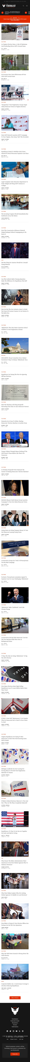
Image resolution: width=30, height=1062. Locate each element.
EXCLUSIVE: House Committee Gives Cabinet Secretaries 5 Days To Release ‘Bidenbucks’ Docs (14, 359)
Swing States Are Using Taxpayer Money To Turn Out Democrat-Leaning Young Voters (14, 531)
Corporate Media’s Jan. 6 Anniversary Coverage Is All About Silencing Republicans (15, 985)
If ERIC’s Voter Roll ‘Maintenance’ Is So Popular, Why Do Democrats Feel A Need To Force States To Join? (14, 720)
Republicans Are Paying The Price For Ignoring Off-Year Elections (14, 375)
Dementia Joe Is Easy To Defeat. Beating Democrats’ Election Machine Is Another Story (14, 422)
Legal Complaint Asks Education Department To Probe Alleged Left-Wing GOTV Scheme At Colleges (14, 183)
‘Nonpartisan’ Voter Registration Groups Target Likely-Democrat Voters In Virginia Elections (14, 105)
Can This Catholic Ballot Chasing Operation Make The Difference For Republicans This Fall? (14, 280)
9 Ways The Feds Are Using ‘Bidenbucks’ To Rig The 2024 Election (14, 657)
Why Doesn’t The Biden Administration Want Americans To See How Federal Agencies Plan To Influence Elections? (14, 862)
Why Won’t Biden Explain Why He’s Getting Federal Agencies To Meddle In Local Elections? (14, 894)
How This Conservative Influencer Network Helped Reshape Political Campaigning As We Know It (13, 232)
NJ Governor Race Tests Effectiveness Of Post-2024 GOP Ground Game (13, 75)
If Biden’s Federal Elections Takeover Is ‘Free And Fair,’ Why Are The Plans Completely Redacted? (14, 802)
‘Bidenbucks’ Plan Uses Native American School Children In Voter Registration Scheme (14, 328)
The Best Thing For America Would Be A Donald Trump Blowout (14, 263)
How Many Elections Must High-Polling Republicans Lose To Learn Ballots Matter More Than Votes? (14, 688)
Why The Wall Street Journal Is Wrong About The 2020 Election (14, 954)
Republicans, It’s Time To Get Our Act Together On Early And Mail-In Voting (14, 832)
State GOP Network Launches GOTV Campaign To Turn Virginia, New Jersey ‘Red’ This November (15, 136)
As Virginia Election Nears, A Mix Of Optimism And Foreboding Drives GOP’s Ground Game (14, 45)
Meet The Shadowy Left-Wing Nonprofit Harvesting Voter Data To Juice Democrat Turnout (15, 405)
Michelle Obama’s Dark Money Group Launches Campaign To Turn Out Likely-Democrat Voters (14, 501)
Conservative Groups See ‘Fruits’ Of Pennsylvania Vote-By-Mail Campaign (14, 561)
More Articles (15, 997)
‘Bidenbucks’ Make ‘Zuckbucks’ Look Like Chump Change (12, 608)
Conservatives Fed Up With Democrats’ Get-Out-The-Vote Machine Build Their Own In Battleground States (14, 639)
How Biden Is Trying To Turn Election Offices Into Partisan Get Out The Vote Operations (15, 924)
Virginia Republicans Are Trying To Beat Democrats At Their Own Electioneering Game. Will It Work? (14, 738)
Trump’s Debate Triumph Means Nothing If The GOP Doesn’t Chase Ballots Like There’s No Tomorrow (14, 453)
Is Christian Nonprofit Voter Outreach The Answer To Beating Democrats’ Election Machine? (15, 470)
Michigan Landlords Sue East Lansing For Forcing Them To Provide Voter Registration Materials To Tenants (13, 770)
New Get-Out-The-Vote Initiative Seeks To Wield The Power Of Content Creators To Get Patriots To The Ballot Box (14, 311)
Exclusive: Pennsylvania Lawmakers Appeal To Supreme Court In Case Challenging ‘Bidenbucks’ (14, 578)
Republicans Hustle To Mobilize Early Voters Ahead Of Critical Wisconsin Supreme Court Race (15, 152)
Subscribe (15, 1054)
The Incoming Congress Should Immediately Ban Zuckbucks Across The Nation (14, 215)
